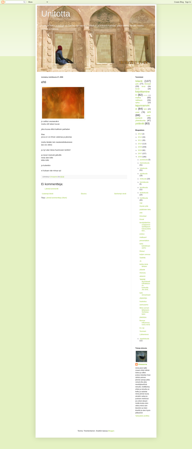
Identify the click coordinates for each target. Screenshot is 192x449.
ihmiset (147, 84)
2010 (140, 144)
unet (137, 112)
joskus (142, 234)
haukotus (143, 301)
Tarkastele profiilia (142, 416)
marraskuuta (144, 163)
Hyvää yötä (144, 206)
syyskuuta (143, 174)
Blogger (111, 431)
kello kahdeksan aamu (145, 246)
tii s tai (142, 328)
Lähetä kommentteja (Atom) (56, 198)
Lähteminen (144, 334)
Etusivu (84, 194)
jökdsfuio (143, 317)
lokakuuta (143, 168)
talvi (145, 109)
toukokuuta (144, 193)
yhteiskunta (140, 120)
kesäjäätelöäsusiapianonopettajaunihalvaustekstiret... (145, 227)
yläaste (142, 270)
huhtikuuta (144, 198)
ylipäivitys (143, 298)
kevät (137, 89)
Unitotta (55, 13)
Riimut (142, 251)
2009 (140, 147)
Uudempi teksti (47, 194)
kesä (143, 86)
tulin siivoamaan (145, 294)
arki (137, 84)
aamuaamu (144, 305)
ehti (141, 213)
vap (141, 203)
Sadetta (142, 258)
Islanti (138, 81)
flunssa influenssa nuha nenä (145, 323)
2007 (140, 154)
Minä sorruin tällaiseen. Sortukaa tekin (145, 311)
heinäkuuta (144, 182)
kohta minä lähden (144, 265)
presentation (144, 241)
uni (149, 111)
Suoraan (143, 331)
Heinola (143, 273)
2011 (140, 140)
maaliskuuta (144, 339)
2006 (140, 157)
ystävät (139, 123)
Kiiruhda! (143, 216)
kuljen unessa (145, 254)
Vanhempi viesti (120, 194)
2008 (140, 150)
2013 (140, 134)
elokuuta (143, 179)
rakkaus (138, 100)
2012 (140, 137)
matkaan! (143, 237)
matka (138, 97)
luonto (146, 95)
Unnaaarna (142, 364)
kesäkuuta (144, 187)
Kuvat (142, 219)
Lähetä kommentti (51, 189)
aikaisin (142, 276)
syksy (137, 103)
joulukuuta (144, 160)
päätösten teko (145, 210)
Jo (140, 261)
